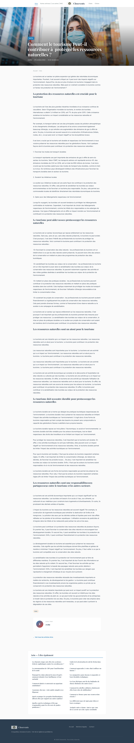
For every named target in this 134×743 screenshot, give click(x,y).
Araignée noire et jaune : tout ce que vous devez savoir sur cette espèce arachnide (84, 708)
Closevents (79, 3)
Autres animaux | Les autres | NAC (51, 3)
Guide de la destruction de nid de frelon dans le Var (85, 663)
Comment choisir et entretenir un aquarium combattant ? (47, 685)
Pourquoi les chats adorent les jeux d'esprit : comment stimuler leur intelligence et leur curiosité (47, 677)
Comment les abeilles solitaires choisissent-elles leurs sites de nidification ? (85, 689)
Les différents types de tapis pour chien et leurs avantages (84, 702)
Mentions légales (81, 727)
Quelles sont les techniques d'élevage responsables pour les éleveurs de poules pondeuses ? (46, 705)
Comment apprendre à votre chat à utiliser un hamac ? (85, 669)
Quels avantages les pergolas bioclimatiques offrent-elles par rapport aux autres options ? (47, 698)
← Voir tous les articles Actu (43, 637)
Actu (36, 3)
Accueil (35, 71)
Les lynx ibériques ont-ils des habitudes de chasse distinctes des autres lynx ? (84, 682)
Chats (90, 3)
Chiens (97, 3)
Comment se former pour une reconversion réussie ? (84, 695)
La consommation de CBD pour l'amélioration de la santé (48, 669)
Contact (91, 727)
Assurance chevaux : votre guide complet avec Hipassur (47, 691)
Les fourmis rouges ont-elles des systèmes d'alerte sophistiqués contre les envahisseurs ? (48, 663)
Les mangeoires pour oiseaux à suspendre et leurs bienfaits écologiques (85, 676)
